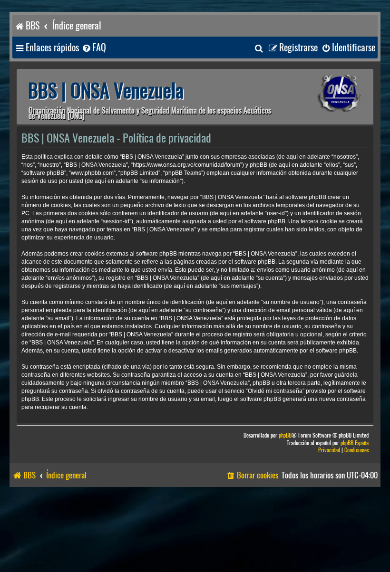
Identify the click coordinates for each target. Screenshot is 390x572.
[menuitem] (93, 47)
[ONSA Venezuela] (326, 93)
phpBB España (355, 443)
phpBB (285, 435)
